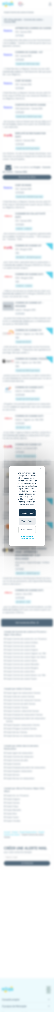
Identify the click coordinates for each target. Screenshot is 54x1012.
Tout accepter (27, 513)
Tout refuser (27, 521)
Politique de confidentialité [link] (27, 537)
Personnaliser (27, 529)
